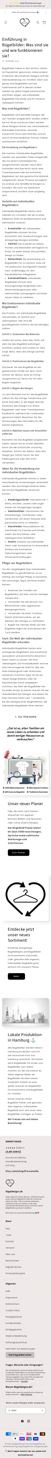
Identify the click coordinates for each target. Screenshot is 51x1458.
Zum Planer (18, 852)
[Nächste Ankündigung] (46, 12)
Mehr (16, 976)
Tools (8, 1235)
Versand (10, 1247)
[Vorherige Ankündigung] (5, 12)
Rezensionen (12, 1260)
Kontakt (10, 1241)
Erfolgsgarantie (14, 1329)
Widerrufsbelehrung (16, 1336)
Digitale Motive (14, 1267)
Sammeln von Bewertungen (20, 1348)
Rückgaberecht (14, 1316)
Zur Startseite (27, 716)
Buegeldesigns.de (20, 1444)
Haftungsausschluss (16, 1342)
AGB (8, 1291)
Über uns (10, 1254)
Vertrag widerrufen (19, 1354)
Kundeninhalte (13, 1323)
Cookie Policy (13, 1310)
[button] (6, 22)
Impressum (12, 1297)
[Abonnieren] (42, 1410)
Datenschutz (12, 1304)
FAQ (8, 1228)
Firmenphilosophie (15, 1273)
